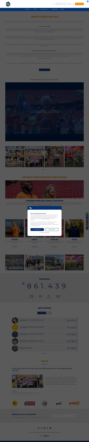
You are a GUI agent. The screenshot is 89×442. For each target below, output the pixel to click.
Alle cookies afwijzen (44, 232)
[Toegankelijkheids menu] (87, 1)
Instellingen (52, 229)
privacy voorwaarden (46, 218)
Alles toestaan (37, 229)
